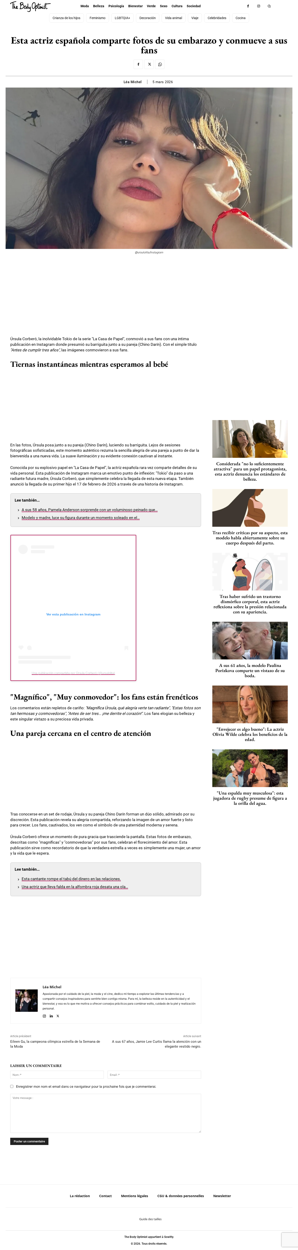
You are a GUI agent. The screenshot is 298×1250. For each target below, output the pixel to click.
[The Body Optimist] (30, 6)
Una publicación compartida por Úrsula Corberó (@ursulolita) (73, 673)
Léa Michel (133, 82)
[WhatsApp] (159, 64)
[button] (269, 6)
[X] (149, 64)
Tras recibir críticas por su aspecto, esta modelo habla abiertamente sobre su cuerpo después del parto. (250, 538)
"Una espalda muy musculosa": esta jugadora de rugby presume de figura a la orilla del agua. (250, 798)
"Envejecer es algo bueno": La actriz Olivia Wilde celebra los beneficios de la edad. (250, 734)
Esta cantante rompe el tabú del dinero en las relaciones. (71, 878)
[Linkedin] (51, 1015)
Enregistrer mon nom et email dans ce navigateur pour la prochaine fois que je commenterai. (86, 1086)
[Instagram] (258, 6)
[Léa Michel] (26, 1001)
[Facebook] (248, 6)
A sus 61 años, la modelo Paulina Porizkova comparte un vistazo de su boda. (250, 670)
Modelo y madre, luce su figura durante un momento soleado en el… (81, 517)
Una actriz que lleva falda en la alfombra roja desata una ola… (75, 886)
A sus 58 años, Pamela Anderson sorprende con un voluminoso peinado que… (90, 509)
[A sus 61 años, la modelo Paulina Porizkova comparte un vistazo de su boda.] (250, 640)
